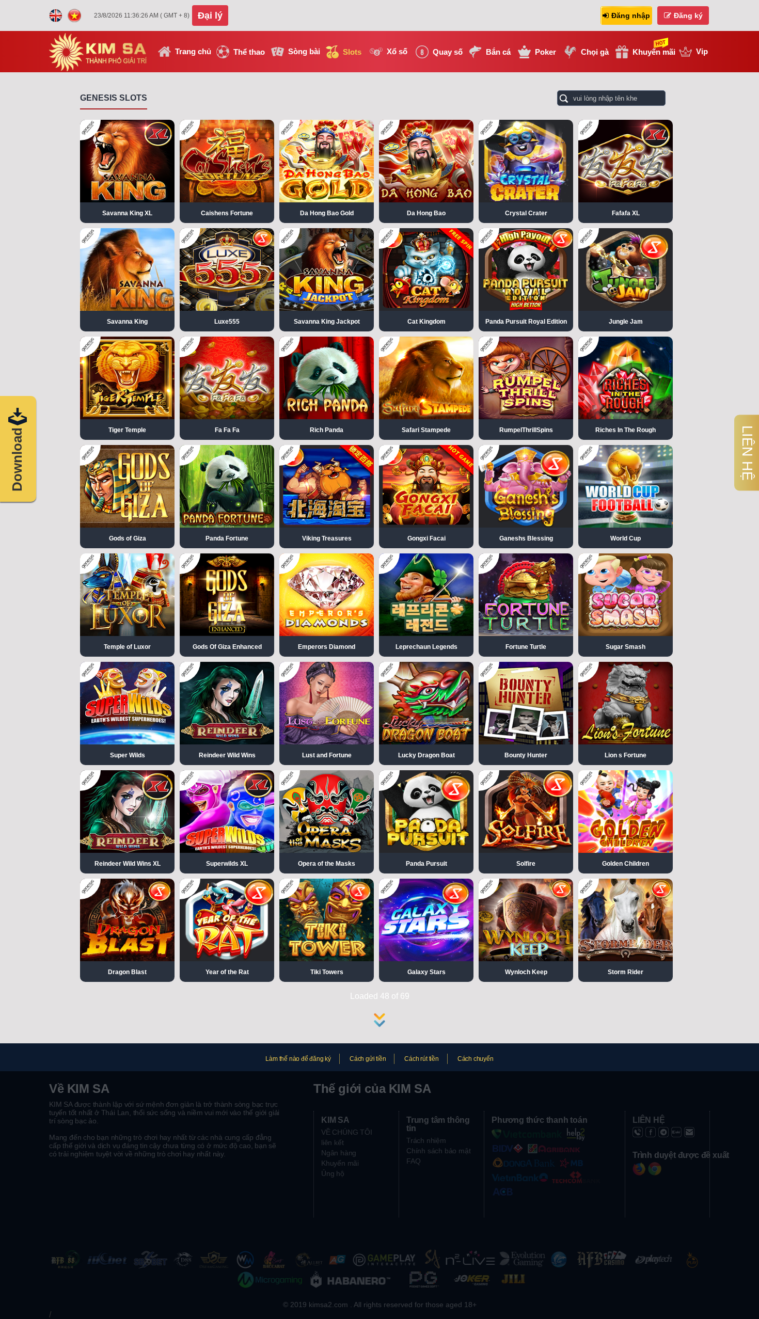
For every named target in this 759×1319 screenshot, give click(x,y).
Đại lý (210, 15)
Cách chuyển (475, 1059)
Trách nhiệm (426, 1140)
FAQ (413, 1161)
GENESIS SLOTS (113, 97)
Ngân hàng (338, 1153)
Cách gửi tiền (368, 1059)
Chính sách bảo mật (438, 1151)
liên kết (332, 1142)
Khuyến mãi (340, 1163)
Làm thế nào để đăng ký (298, 1059)
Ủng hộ (332, 1173)
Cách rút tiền (421, 1059)
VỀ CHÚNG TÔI (346, 1132)
